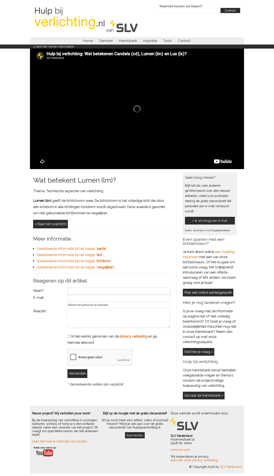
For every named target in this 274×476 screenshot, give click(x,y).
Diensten (106, 41)
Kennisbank (128, 41)
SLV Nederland (231, 467)
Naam (38, 291)
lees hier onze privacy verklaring (194, 460)
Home (88, 41)
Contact (184, 41)
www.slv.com (180, 449)
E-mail (38, 298)
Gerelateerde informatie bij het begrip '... (72, 249)
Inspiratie (150, 41)
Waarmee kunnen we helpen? (181, 6)
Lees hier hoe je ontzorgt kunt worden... (60, 441)
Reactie (39, 311)
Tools (167, 41)
